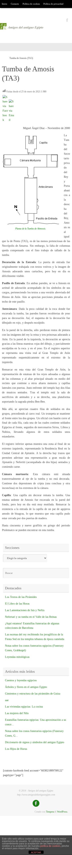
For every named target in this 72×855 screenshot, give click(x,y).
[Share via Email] (11, 119)
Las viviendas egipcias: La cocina (24, 706)
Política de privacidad (53, 4)
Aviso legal (7, 12)
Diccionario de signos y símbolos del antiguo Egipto (34, 742)
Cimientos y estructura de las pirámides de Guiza (32, 693)
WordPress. (62, 811)
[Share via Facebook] (5, 119)
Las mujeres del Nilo (17, 713)
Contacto (15, 4)
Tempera (50, 811)
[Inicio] (3, 58)
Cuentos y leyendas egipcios (21, 680)
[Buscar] (17, 12)
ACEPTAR (36, 852)
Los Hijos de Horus (16, 748)
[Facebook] (67, 20)
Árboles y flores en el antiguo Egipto (26, 686)
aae (7, 700)
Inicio (4, 4)
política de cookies (50, 846)
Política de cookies (31, 4)
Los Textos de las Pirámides (21, 597)
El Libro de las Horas (17, 603)
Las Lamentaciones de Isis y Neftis (24, 610)
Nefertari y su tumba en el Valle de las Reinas (31, 616)
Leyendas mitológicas (17, 656)
